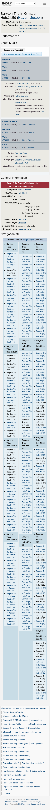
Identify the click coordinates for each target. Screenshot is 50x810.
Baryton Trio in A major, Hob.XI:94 (41, 380)
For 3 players (36, 743)
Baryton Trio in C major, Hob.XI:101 (41, 452)
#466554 (5, 78)
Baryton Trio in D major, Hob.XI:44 (27, 284)
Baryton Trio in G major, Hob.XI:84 (41, 284)
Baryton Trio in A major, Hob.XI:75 (27, 585)
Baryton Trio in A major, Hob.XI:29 (11, 519)
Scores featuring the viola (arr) (16, 767)
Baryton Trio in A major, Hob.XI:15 (11, 392)
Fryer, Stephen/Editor (12, 724)
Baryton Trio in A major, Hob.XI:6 (11, 306)
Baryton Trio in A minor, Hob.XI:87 (41, 309)
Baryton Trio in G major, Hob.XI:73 (27, 568)
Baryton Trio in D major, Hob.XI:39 (11, 613)
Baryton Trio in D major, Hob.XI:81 (41, 259)
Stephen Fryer (21, 153)
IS (30, 63)
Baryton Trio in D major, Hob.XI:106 (41, 494)
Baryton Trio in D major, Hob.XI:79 (27, 618)
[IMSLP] (7, 3)
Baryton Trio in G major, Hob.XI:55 (27, 389)
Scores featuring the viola (30, 28)
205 (23, 125)
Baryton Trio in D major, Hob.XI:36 (11, 588)
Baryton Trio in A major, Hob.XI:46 (27, 300)
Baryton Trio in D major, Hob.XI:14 (11, 383)
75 (23, 132)
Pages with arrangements (14, 779)
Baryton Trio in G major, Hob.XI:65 (27, 488)
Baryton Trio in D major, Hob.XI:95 (41, 389)
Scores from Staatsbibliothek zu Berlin (29, 708)
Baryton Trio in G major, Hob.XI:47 (27, 309)
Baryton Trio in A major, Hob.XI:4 (11, 289)
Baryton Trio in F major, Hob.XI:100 (41, 430)
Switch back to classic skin (36, 804)
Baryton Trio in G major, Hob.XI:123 (41, 662)
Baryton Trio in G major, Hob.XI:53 (27, 372)
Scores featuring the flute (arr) (16, 751)
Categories (6, 708)
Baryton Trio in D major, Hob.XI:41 (27, 259)
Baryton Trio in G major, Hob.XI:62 (27, 463)
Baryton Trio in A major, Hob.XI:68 (27, 513)
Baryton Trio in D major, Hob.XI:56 (27, 397)
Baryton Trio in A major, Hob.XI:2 (11, 264)
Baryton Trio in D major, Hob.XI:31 (11, 546)
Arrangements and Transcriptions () (21, 54)
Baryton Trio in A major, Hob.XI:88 (41, 317)
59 (23, 140)
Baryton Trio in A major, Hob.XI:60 (27, 433)
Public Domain (21, 96)
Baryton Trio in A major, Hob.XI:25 (11, 485)
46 (24, 63)
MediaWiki (21, 804)
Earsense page (24, 229)
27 (23, 70)
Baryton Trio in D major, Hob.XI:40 (11, 621)
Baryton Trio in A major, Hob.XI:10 (11, 339)
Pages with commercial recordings (18, 783)
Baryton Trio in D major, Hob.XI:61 (27, 455)
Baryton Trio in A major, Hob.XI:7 (11, 314)
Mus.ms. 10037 (22, 102)
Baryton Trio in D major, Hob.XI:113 (41, 565)
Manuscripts (36, 720)
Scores (6, 728)
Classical (22, 219)
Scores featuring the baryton (15, 743)
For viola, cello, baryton (35, 25)
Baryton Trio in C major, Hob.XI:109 (41, 519)
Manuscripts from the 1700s (15, 716)
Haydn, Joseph (30, 17)
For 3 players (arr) (11, 763)
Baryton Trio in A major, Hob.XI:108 (41, 510)
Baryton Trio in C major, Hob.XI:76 (27, 593)
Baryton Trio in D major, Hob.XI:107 (41, 502)
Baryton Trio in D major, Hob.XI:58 (27, 414)
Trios (21, 25)
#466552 (5, 63)
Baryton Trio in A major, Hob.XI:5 (11, 298)
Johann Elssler (21, 83)
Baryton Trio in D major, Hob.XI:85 (41, 292)
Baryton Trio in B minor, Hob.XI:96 (41, 397)
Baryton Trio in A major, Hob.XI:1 (11, 256)
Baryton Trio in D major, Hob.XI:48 (27, 317)
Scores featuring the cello (14, 740)
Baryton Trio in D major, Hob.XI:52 (27, 364)
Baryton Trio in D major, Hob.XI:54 (27, 380)
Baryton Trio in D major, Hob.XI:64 (27, 480)
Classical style (34, 728)
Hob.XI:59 (22, 193)
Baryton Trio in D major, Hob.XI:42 (27, 267)
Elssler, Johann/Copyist (13, 712)
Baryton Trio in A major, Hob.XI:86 (41, 300)
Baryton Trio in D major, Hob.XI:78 (27, 610)
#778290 (5, 125)
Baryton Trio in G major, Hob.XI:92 (41, 364)
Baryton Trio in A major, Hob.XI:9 (11, 331)
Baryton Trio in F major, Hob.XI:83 (41, 275)
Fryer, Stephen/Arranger (35, 724)
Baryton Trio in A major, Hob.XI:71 (27, 551)
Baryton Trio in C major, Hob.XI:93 (41, 372)
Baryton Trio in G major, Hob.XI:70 (27, 530)
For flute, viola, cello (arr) (33, 763)
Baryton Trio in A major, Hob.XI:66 (27, 496)
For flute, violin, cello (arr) (14, 747)
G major (6, 793)
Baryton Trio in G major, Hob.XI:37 (11, 596)
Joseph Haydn (28, 240)
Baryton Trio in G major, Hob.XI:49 (27, 325)
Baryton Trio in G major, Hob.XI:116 (41, 590)
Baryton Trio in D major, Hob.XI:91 (41, 355)
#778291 (5, 132)
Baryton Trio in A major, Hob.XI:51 (27, 355)
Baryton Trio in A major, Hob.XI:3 (11, 281)
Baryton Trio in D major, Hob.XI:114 (41, 574)
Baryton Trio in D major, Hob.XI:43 (27, 275)
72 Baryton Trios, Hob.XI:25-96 (28, 87)
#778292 (5, 140)
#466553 (5, 70)
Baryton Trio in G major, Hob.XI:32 (11, 554)
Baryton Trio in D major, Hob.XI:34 (11, 571)
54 (23, 148)
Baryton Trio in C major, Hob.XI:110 (41, 527)
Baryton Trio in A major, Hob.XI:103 (41, 469)
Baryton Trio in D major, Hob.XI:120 (41, 624)
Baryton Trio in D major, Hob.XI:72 (27, 560)
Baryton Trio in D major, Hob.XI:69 (27, 521)
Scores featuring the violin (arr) (16, 755)
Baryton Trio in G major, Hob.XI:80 (27, 626)
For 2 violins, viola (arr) (13, 771)
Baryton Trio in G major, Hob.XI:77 (27, 601)
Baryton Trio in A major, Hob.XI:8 (11, 323)
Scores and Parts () (13, 50)
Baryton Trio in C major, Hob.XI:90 (41, 334)
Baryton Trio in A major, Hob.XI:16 (11, 400)
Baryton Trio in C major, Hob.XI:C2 (41, 695)
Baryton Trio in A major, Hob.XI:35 (11, 579)
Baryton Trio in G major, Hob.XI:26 (11, 494)
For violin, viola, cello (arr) (14, 775)
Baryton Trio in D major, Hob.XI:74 (27, 576)
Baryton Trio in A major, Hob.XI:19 (11, 425)
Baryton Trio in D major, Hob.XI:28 (11, 511)
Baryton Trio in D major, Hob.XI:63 (27, 471)
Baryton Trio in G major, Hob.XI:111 (41, 549)
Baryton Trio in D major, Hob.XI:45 (27, 292)
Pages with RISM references (15, 720)
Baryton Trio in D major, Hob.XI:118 (41, 607)
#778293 (5, 148)
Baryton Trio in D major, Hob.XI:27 (11, 502)
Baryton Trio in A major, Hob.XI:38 (11, 604)
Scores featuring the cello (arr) (16, 759)
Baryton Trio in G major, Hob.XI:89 (41, 325)
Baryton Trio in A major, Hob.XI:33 (11, 563)
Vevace (32, 125)
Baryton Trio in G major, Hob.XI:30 (11, 527)
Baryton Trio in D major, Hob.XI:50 (27, 334)
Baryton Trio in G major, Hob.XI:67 (27, 505)
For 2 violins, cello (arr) (36, 771)
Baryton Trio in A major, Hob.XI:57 (27, 405)
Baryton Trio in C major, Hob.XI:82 (41, 267)
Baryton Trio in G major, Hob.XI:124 (41, 670)
